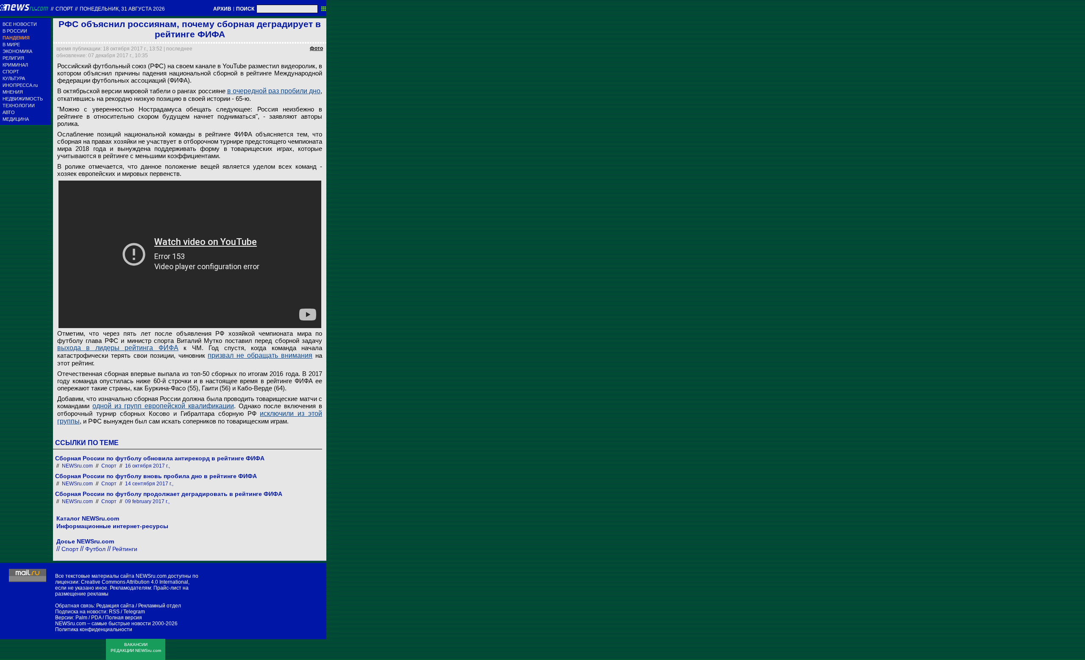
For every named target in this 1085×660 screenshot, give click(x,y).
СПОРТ (11, 71)
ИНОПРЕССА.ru (20, 85)
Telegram (134, 612)
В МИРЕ (11, 44)
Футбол (95, 549)
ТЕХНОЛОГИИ (19, 105)
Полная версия (123, 618)
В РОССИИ (15, 30)
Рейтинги (124, 549)
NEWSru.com (77, 466)
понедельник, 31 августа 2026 (122, 9)
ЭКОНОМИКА (17, 51)
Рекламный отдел (159, 606)
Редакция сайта (115, 606)
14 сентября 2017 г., (149, 484)
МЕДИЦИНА (16, 119)
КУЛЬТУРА (14, 78)
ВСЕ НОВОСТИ (20, 24)
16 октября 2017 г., (147, 466)
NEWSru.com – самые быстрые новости (103, 624)
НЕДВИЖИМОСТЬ (23, 98)
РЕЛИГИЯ (13, 58)
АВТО (9, 112)
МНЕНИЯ (13, 92)
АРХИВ (222, 9)
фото (316, 48)
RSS (114, 612)
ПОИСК (245, 9)
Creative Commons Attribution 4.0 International (134, 582)
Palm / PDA (88, 618)
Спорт (64, 9)
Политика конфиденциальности (93, 629)
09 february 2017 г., (147, 501)
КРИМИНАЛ (15, 64)
